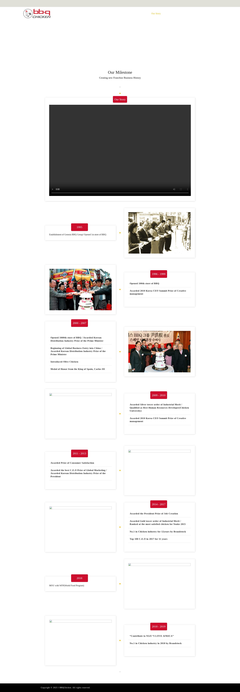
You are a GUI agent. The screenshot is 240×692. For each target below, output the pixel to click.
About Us (138, 13)
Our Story (156, 13)
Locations (173, 13)
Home (123, 13)
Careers (190, 13)
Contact (205, 13)
